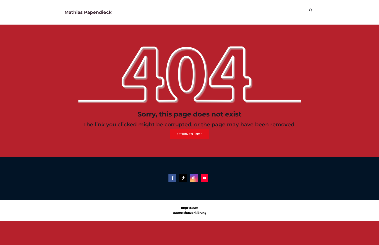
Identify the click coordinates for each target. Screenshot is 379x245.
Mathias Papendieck (88, 12)
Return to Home (189, 134)
